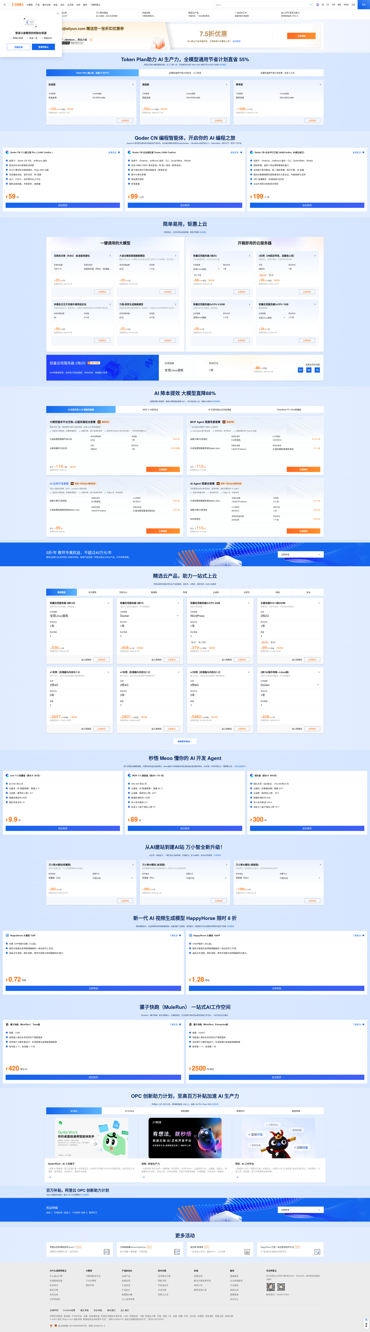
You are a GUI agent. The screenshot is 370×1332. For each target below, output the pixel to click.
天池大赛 (162, 1289)
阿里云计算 (150, 1315)
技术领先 (54, 1285)
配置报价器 (127, 1294)
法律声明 (54, 1310)
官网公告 (234, 1289)
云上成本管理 (128, 1299)
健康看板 (234, 1294)
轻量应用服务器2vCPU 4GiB (205, 603)
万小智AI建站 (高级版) (247, 864)
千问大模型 (91, 1280)
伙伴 (78, 4)
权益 (55, 4)
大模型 (30, 4)
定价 (62, 4)
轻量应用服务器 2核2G (205, 255)
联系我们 (111, 1310)
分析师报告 (55, 1299)
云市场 (70, 4)
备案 (339, 4)
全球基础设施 (56, 1280)
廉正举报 (84, 1310)
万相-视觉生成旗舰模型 (131, 304)
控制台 (346, 4)
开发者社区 (163, 1285)
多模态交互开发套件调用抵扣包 (70, 304)
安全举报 (98, 1310)
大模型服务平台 (93, 1275)
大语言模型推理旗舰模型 (132, 255)
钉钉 (186, 1315)
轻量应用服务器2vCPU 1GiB (273, 304)
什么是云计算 (56, 1275)
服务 (85, 4)
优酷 (180, 1315)
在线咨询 (214, 1104)
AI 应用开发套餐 (59, 483)
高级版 (145, 84)
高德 (165, 1315)
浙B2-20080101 (116, 1319)
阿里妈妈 (134, 1315)
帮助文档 (162, 1280)
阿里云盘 (219, 1315)
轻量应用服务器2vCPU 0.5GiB (209, 304)
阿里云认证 (163, 1294)
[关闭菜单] (4, 4)
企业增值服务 (236, 1280)
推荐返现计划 (200, 1289)
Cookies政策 (69, 1310)
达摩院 (200, 1315)
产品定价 (126, 1289)
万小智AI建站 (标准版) (153, 864)
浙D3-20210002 (156, 1319)
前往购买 (62, 205)
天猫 (85, 1315)
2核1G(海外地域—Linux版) (275, 672)
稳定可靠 (54, 1289)
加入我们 (125, 1310)
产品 (38, 4)
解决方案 (46, 4)
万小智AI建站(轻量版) (60, 864)
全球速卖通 (94, 1315)
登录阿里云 (43, 46)
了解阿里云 (95, 4)
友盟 (175, 1315)
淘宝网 (67, 1315)
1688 (125, 1315)
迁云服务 (234, 1285)
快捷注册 (19, 47)
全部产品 (126, 1275)
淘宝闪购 (229, 1315)
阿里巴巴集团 (56, 1315)
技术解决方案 (164, 1275)
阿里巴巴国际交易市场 (111, 1315)
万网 (159, 1315)
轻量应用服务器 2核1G (132, 603)
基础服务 (234, 1275)
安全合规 (54, 1294)
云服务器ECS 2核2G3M (273, 603)
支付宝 (193, 1315)
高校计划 (198, 1285)
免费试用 (126, 1280)
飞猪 (141, 1315)
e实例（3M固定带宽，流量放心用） (277, 255)
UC (169, 1315)
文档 (333, 4)
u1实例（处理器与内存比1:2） (65, 672)
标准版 (52, 84)
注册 (353, 4)
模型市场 (90, 1285)
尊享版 (239, 84)
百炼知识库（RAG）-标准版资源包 (72, 255)
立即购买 (163, 469)
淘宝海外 (209, 1315)
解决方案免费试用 (202, 1280)
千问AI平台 (77, 1315)
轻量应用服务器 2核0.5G (62, 603)
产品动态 (126, 1285)
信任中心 (234, 1299)
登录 (364, 4)
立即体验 (217, 855)
